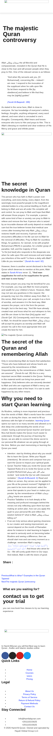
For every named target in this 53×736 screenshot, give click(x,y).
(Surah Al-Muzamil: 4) (28, 478)
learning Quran (42, 420)
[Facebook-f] (5, 655)
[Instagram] (12, 655)
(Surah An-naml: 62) (34, 261)
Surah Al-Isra (16, 272)
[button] (26, 13)
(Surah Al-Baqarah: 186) (18, 102)
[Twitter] (27, 655)
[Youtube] (20, 655)
